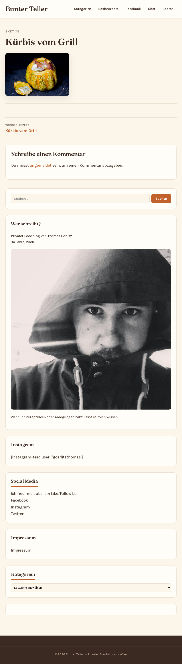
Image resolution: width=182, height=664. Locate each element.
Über (151, 9)
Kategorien (82, 9)
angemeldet (40, 165)
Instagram (20, 507)
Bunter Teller (26, 9)
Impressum (21, 550)
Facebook (133, 9)
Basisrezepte (108, 9)
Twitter (17, 513)
